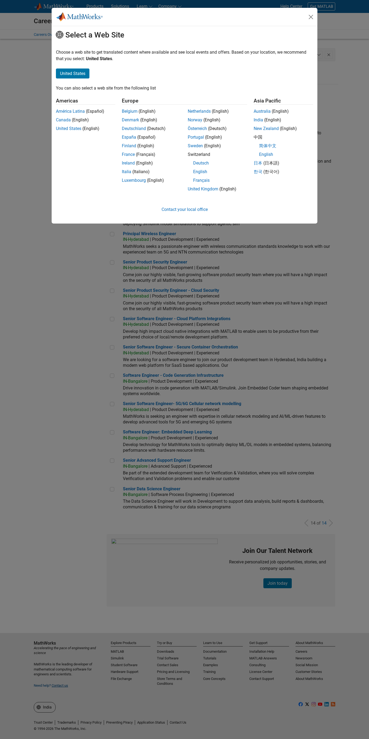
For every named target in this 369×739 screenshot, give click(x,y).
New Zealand (266, 128)
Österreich (197, 128)
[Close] (311, 17)
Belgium (129, 111)
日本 (258, 163)
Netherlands (199, 111)
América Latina (70, 111)
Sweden (195, 145)
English (200, 171)
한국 (258, 171)
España (129, 137)
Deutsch (201, 163)
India (258, 119)
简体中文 (267, 145)
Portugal (196, 137)
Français (201, 180)
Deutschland (134, 128)
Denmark (130, 119)
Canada (63, 119)
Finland (129, 145)
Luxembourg (134, 180)
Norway (195, 119)
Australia (262, 111)
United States (68, 128)
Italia (126, 171)
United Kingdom (203, 188)
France (128, 154)
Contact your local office (185, 209)
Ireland (128, 163)
